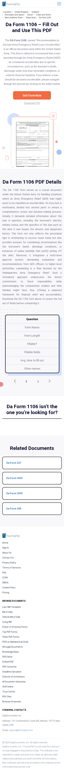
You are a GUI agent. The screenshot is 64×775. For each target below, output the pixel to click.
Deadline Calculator (12, 671)
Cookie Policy (8, 587)
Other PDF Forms (10, 637)
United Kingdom (21, 12)
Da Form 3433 (14, 478)
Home (5, 543)
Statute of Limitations (13, 676)
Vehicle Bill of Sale (11, 617)
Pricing (5, 592)
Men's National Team (14, 17)
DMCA (5, 582)
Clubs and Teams (43, 15)
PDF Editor (7, 657)
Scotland (35, 12)
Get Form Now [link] (32, 95)
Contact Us (8, 557)
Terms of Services (11, 567)
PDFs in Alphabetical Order (15, 642)
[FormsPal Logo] (10, 3)
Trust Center (8, 691)
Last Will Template (11, 607)
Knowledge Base (10, 652)
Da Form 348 (13, 508)
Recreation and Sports (14, 15)
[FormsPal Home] (10, 535)
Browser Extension (11, 701)
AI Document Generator (14, 681)
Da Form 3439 (14, 493)
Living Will (7, 622)
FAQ (4, 572)
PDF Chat (6, 696)
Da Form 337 (13, 462)
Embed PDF (8, 662)
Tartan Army (31, 17)
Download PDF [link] (32, 103)
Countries (7, 12)
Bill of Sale (7, 612)
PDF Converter (9, 666)
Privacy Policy (9, 562)
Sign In (5, 547)
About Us (6, 552)
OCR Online (7, 686)
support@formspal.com (21, 730)
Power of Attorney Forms (14, 627)
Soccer (30, 15)
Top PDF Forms (9, 632)
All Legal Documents (12, 647)
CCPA (5, 577)
